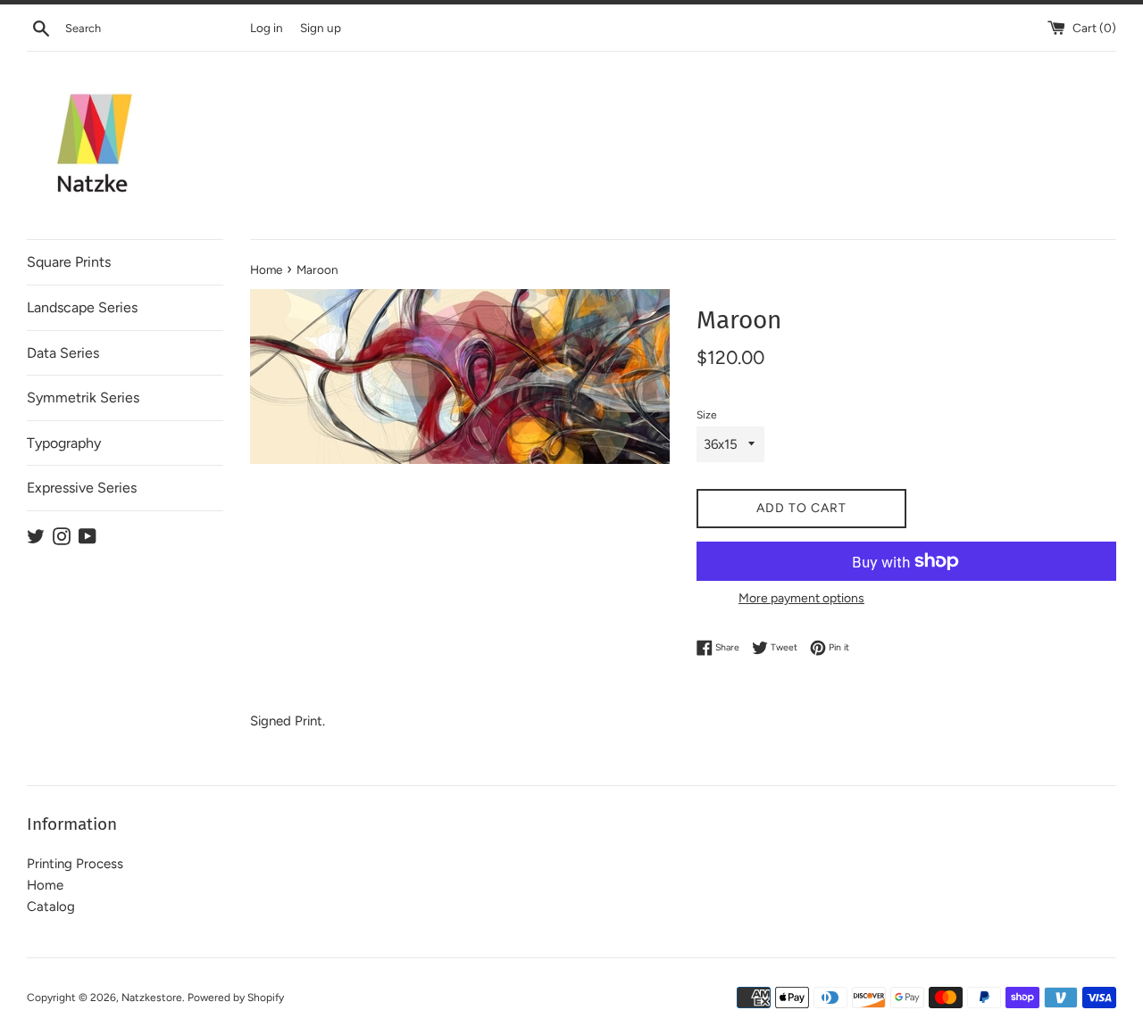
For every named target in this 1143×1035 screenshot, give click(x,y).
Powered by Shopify (236, 997)
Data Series (63, 352)
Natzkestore (151, 997)
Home (45, 885)
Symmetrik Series (83, 397)
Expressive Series (82, 487)
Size (707, 415)
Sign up (320, 28)
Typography (64, 443)
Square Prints (69, 261)
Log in (266, 28)
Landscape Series (82, 307)
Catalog (51, 906)
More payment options (801, 598)
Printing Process (75, 864)
